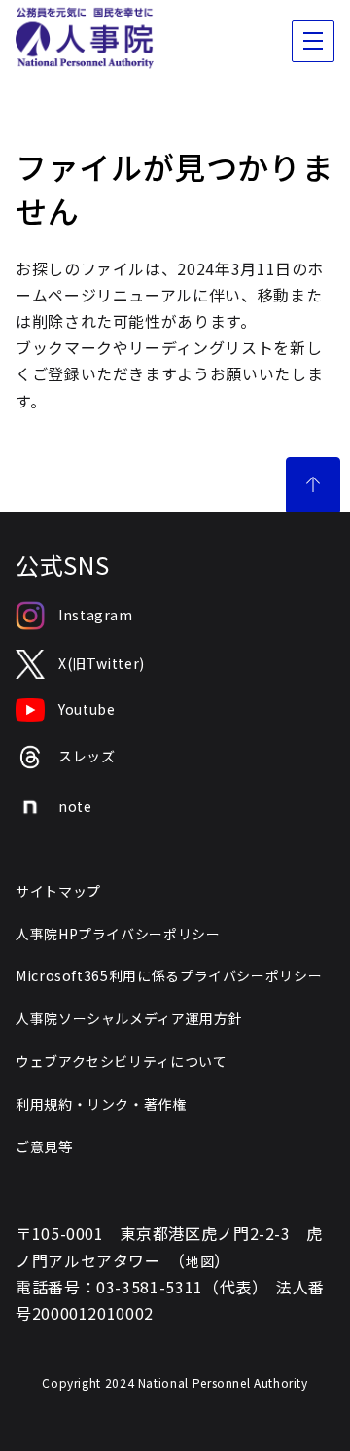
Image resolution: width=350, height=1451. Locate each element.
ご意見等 (44, 1146)
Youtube (86, 709)
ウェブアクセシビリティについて (122, 1061)
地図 (200, 1261)
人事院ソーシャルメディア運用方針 (129, 1018)
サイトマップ (58, 891)
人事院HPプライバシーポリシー (118, 933)
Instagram (95, 614)
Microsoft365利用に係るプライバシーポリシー (169, 975)
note (75, 806)
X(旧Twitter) (101, 663)
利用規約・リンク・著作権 (101, 1104)
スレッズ (87, 755)
